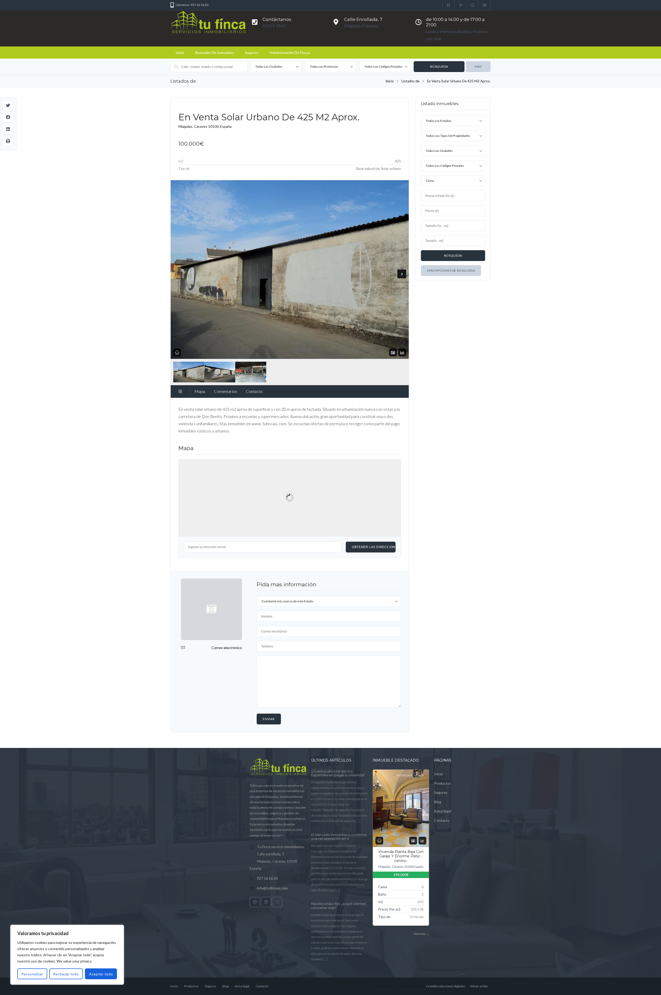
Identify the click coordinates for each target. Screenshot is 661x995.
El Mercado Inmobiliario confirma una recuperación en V (338, 837)
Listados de (410, 81)
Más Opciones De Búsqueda (451, 270)
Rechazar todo (66, 974)
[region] (67, 955)
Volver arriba (478, 986)
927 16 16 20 (267, 878)
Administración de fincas (290, 52)
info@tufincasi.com (272, 888)
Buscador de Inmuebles (214, 52)
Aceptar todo (101, 974)
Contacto (254, 391)
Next (401, 274)
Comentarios (225, 391)
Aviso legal (442, 811)
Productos (442, 783)
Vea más (421, 934)
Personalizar (32, 974)
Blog (437, 802)
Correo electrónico (226, 647)
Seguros (251, 52)
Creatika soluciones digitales (446, 986)
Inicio (180, 52)
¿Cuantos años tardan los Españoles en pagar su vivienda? (338, 773)
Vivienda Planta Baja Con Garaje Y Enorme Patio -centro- (401, 856)
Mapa (199, 391)
